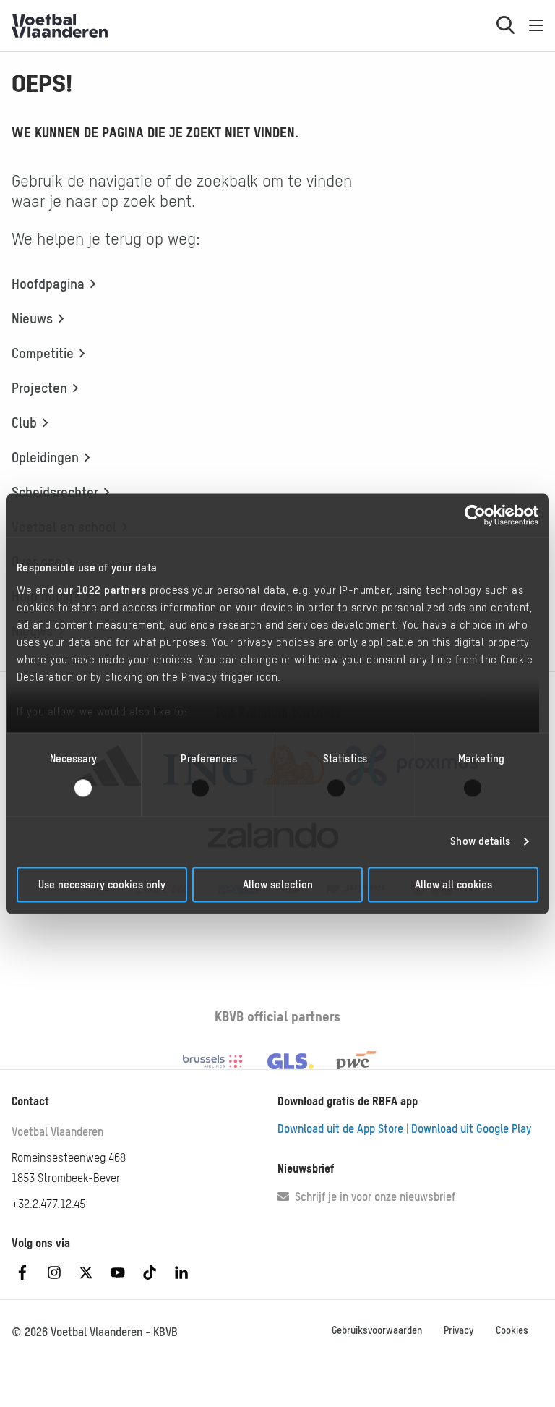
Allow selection (278, 884)
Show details (480, 842)
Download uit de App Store (340, 1128)
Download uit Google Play (471, 1128)
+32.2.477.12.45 (48, 1203)
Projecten (39, 388)
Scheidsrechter (55, 492)
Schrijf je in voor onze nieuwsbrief (372, 1196)
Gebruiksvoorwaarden (377, 1330)
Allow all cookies (453, 884)
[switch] (209, 788)
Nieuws (32, 318)
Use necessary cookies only (101, 884)
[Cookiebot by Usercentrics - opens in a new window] (475, 515)
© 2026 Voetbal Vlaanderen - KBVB (95, 1331)
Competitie (43, 353)
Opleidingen (45, 457)
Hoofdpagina (48, 284)
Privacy (459, 1330)
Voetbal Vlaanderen (57, 1131)
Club (24, 422)
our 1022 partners (102, 590)
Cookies (512, 1330)
